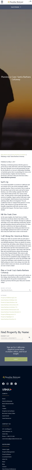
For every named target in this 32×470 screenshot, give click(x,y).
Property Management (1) (8, 314)
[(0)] (29, 2)
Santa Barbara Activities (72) (9, 307)
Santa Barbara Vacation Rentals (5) (11, 312)
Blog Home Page (5, 154)
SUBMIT (16, 359)
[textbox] (12, 338)
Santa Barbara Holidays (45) (9, 300)
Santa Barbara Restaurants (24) (10, 309)
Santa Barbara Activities (19, 154)
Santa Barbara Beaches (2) (8, 319)
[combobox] (12, 338)
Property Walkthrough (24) (8, 297)
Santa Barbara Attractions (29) (9, 305)
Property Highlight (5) (7, 317)
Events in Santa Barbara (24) (9, 302)
